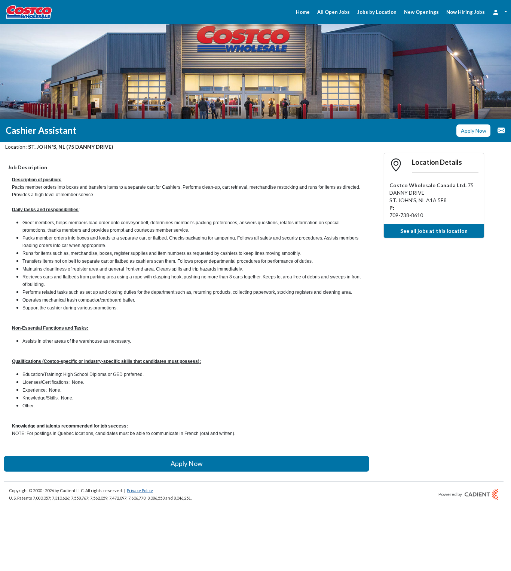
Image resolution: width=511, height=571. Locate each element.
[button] (473, 130)
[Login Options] (499, 12)
